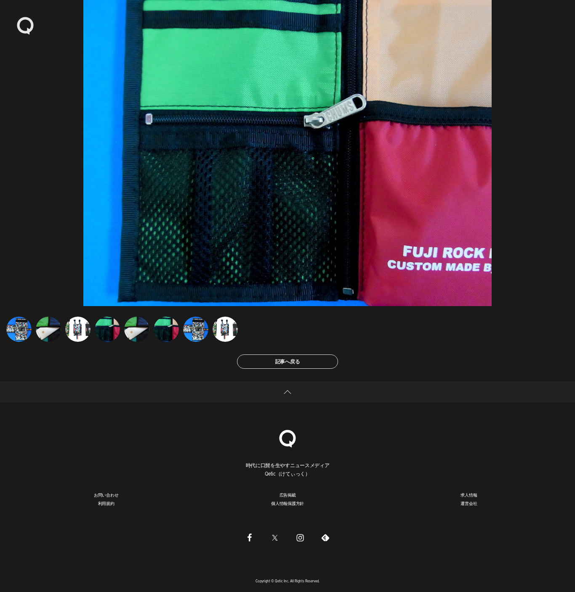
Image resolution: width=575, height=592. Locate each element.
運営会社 (469, 503)
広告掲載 (288, 494)
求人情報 (469, 494)
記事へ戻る (287, 361)
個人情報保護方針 (287, 503)
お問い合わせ (106, 494)
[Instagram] (300, 537)
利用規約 (106, 503)
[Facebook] (249, 537)
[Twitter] (275, 537)
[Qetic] (25, 25)
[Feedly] (325, 537)
